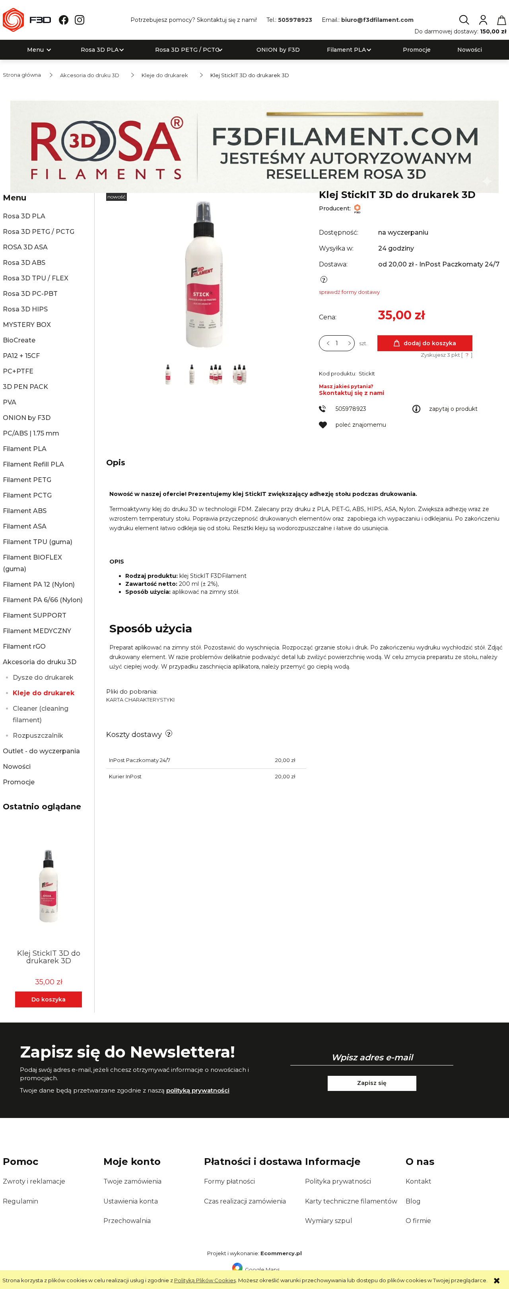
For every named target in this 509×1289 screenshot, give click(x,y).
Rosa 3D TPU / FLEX (35, 278)
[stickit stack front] (216, 373)
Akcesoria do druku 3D (39, 662)
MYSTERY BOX (27, 325)
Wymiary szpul (328, 1221)
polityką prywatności (197, 1090)
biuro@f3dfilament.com (377, 19)
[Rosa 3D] (254, 146)
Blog (413, 1201)
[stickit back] (192, 373)
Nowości (17, 766)
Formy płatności (229, 1181)
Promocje (19, 782)
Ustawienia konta (130, 1201)
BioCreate (19, 340)
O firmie (418, 1221)
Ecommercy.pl (281, 1253)
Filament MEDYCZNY (37, 631)
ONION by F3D (27, 418)
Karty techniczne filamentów (351, 1201)
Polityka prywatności (338, 1181)
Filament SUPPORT (34, 615)
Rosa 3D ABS (24, 262)
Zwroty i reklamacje (34, 1181)
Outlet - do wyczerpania (41, 751)
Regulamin (20, 1201)
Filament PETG (27, 480)
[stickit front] (169, 373)
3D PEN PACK (25, 387)
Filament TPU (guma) (37, 542)
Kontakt (418, 1181)
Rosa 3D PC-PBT (30, 293)
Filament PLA (25, 449)
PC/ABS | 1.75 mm (31, 433)
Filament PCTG (27, 495)
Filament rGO (24, 646)
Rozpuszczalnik (38, 735)
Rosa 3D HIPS (25, 309)
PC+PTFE (18, 371)
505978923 (295, 19)
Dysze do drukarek (43, 677)
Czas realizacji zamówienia (245, 1201)
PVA (9, 402)
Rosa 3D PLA (24, 216)
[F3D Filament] (357, 208)
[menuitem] (35, 50)
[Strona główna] (27, 20)
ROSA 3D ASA (25, 247)
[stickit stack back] (239, 373)
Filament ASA (25, 526)
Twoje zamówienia (132, 1181)
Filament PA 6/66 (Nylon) (43, 600)
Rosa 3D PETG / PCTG (38, 231)
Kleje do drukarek (43, 693)
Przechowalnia (127, 1221)
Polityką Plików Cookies (205, 1280)
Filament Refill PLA (33, 464)
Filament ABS (25, 511)
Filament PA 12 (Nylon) (39, 584)
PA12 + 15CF (21, 356)
